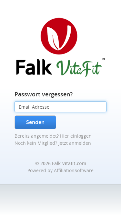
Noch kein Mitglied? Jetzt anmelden (53, 143)
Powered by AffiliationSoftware (60, 170)
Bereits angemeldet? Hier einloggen (53, 136)
